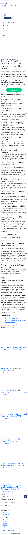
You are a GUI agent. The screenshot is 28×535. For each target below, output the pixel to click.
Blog (4, 32)
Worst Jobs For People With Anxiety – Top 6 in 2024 (11, 440)
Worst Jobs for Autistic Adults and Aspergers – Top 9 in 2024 (14, 415)
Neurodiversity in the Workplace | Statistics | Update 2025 (13, 348)
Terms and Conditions (9, 530)
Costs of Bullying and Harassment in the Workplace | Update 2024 (14, 464)
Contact (5, 35)
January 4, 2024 (5, 59)
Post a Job (8, 18)
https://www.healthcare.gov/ (12, 318)
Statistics (5, 394)
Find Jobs (5, 25)
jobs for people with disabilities (12, 84)
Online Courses (6, 28)
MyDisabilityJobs (15, 533)
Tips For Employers (8, 468)
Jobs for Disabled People (9, 22)
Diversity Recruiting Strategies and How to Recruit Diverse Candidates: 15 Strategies (12, 487)
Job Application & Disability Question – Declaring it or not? (12, 369)
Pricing (5, 525)
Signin (5, 526)
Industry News (7, 352)
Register (6, 15)
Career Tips (6, 373)
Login (5, 14)
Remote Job (6, 514)
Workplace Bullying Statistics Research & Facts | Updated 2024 (14, 391)
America (5, 512)
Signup (5, 528)
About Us (5, 520)
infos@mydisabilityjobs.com (8, 5)
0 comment (12, 59)
